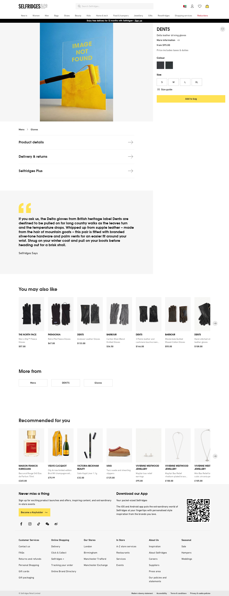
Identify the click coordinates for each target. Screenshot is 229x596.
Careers (153, 558)
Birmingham (90, 552)
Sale (183, 546)
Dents (117, 219)
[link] (31, 340)
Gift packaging (26, 577)
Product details (31, 142)
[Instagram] (29, 526)
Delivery (55, 546)
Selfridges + (57, 558)
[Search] (79, 6)
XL (196, 82)
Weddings (186, 558)
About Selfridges (158, 552)
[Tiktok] (38, 526)
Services (121, 558)
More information (166, 40)
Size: (159, 74)
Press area (155, 571)
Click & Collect (58, 552)
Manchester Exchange (96, 565)
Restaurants (123, 552)
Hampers (186, 552)
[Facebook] (21, 526)
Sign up (138, 20)
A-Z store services (126, 546)
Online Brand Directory (63, 571)
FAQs (21, 552)
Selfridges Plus (31, 171)
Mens (21, 129)
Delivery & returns (33, 156)
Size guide (166, 89)
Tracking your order (62, 565)
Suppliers (154, 565)
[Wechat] (47, 526)
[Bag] (207, 6)
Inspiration (155, 546)
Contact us (24, 546)
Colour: (161, 57)
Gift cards (24, 571)
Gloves (34, 129)
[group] (114, 323)
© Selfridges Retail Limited (29, 593)
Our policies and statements (158, 579)
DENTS (163, 29)
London (88, 546)
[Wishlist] (200, 6)
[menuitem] (24, 15)
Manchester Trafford (95, 558)
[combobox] (117, 6)
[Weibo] (56, 526)
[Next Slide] (215, 323)
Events (120, 565)
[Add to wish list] (222, 29)
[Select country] (185, 6)
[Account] (192, 6)
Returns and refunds (30, 558)
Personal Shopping (29, 565)
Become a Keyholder (32, 512)
